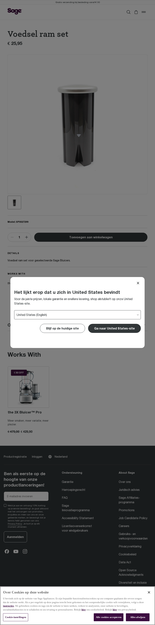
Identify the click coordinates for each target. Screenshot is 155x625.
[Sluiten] (149, 592)
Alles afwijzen (137, 617)
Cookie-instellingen (15, 617)
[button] (114, 328)
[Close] (138, 283)
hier (83, 609)
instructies (8, 605)
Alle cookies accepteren (108, 617)
